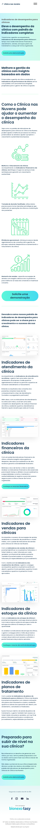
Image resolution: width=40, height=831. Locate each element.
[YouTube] (22, 799)
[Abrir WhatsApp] (34, 825)
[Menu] (35, 4)
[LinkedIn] (27, 798)
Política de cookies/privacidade (20, 819)
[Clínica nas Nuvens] (10, 4)
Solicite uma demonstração (13, 53)
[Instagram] (16, 798)
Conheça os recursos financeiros (15, 486)
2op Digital (25, 827)
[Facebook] (11, 798)
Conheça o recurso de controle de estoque (19, 645)
